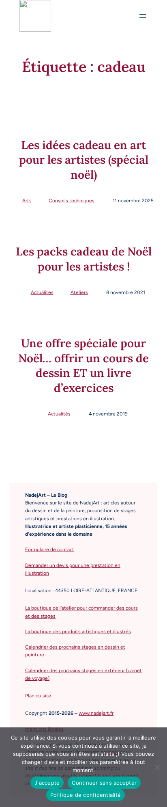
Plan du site (38, 696)
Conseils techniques (71, 200)
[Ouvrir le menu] (143, 16)
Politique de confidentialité (85, 795)
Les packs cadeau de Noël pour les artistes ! (84, 258)
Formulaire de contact (49, 549)
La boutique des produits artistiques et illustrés (78, 631)
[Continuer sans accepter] (157, 767)
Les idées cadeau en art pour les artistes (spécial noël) (83, 160)
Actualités (42, 292)
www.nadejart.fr (96, 713)
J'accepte (47, 782)
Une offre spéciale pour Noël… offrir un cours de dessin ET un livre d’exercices (83, 365)
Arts (27, 200)
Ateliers (79, 292)
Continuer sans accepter (104, 782)
